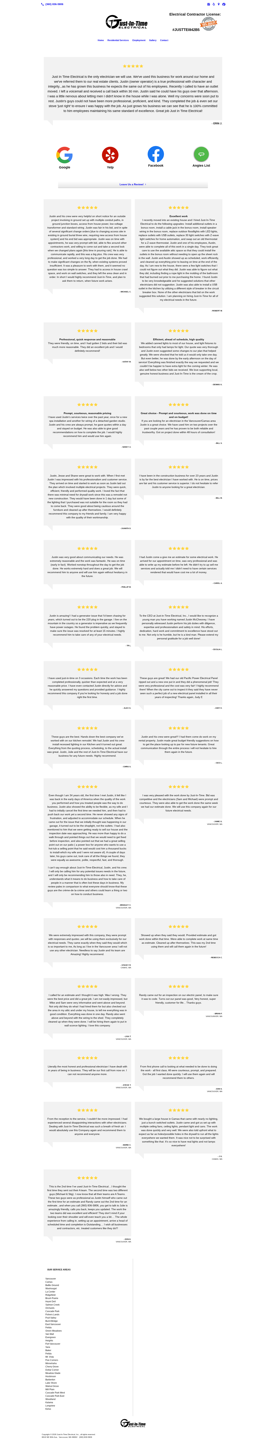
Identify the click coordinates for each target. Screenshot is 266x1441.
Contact (164, 40)
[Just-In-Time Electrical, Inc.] (133, 1423)
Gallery (153, 40)
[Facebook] (223, 4)
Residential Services (118, 40)
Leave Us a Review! (132, 184)
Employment (138, 40)
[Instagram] (208, 4)
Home (101, 40)
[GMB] (218, 4)
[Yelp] (213, 4)
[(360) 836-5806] (51, 4)
